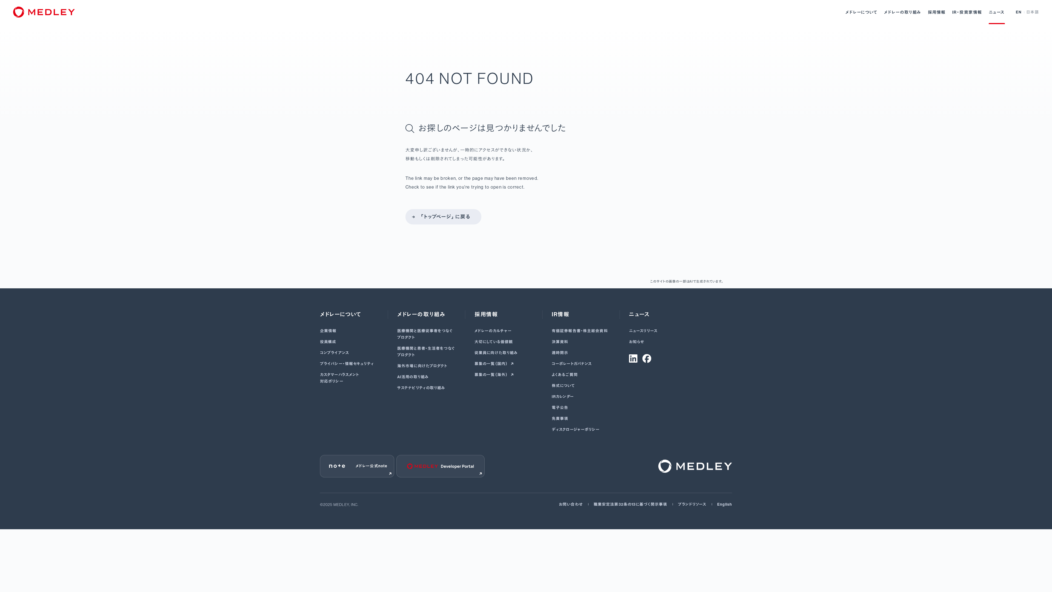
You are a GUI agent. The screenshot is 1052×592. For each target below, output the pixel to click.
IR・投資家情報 (967, 12)
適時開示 (560, 353)
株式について (563, 385)
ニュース (997, 12)
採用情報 (937, 12)
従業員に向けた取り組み (496, 353)
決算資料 (560, 342)
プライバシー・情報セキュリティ (347, 364)
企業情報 (328, 331)
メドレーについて (861, 12)
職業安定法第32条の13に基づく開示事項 (630, 504)
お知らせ (636, 342)
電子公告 (560, 407)
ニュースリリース (643, 331)
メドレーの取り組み (902, 12)
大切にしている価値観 (493, 342)
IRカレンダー (563, 396)
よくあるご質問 (565, 374)
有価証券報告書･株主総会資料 (580, 331)
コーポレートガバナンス (572, 364)
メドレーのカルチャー (493, 331)
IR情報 (560, 314)
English (724, 504)
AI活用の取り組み (413, 377)
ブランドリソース (692, 504)
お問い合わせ (571, 504)
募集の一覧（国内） (491, 364)
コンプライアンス (334, 353)
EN (1019, 12)
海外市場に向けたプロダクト (422, 366)
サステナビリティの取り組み (421, 388)
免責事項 (560, 418)
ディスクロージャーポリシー (576, 429)
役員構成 (328, 342)
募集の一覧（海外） (491, 374)
